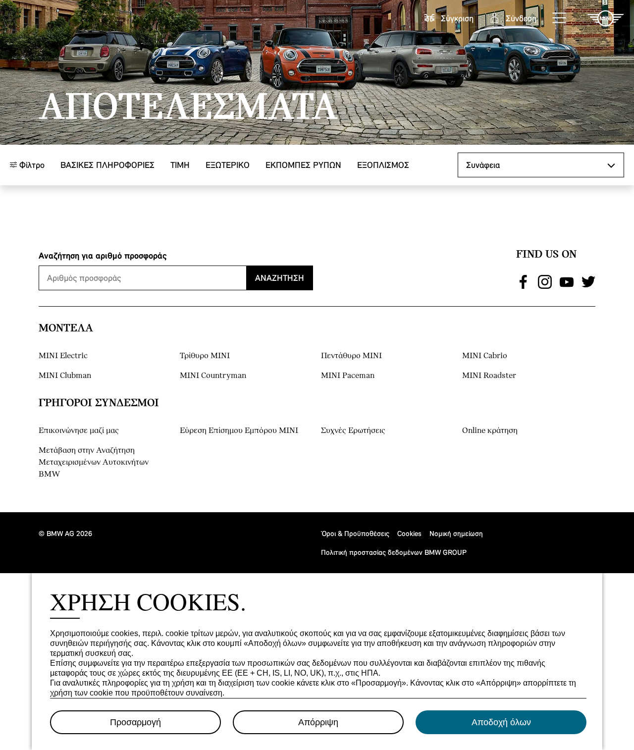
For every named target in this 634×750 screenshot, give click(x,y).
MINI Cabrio (484, 356)
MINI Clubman (65, 375)
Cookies (409, 533)
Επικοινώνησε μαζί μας (79, 430)
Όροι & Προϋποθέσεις (355, 533)
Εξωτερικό (228, 164)
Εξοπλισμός (383, 164)
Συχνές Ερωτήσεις (353, 430)
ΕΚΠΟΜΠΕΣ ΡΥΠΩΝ (303, 164)
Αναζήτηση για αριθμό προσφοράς (103, 255)
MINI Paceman (347, 375)
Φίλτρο (31, 164)
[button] (559, 18)
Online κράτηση (490, 430)
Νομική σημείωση (456, 533)
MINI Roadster (489, 375)
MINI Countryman (213, 375)
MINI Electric (63, 356)
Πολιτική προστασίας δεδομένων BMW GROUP (394, 552)
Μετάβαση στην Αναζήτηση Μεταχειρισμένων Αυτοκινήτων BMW (94, 462)
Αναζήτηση (279, 277)
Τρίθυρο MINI (205, 356)
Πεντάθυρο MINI (351, 356)
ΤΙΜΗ (180, 164)
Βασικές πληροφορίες (107, 164)
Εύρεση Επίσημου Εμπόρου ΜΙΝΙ (239, 430)
